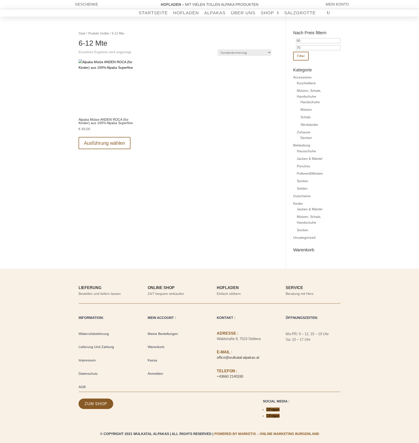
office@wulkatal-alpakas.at (238, 357)
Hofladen (186, 13)
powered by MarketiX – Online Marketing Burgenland (266, 434)
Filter (301, 56)
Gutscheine (302, 196)
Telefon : (227, 371)
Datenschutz (88, 373)
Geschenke (86, 4)
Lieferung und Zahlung (96, 347)
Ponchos (303, 166)
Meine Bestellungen (163, 334)
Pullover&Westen (310, 173)
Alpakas (215, 13)
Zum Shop (96, 404)
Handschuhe (310, 102)
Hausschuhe (306, 151)
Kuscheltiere (306, 83)
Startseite (153, 13)
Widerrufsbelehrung (94, 334)
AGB (82, 387)
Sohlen (302, 188)
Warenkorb (156, 347)
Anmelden (155, 373)
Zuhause (303, 132)
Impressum (87, 360)
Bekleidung (301, 145)
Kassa (152, 360)
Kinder (298, 203)
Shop (267, 13)
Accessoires (302, 77)
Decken (306, 138)
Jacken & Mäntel (309, 159)
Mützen (306, 109)
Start (82, 33)
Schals (305, 117)
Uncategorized (304, 237)
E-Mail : (224, 352)
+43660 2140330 (230, 376)
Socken (302, 181)
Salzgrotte (300, 13)
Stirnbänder (309, 125)
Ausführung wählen (104, 143)
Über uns (243, 13)
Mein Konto (337, 4)
